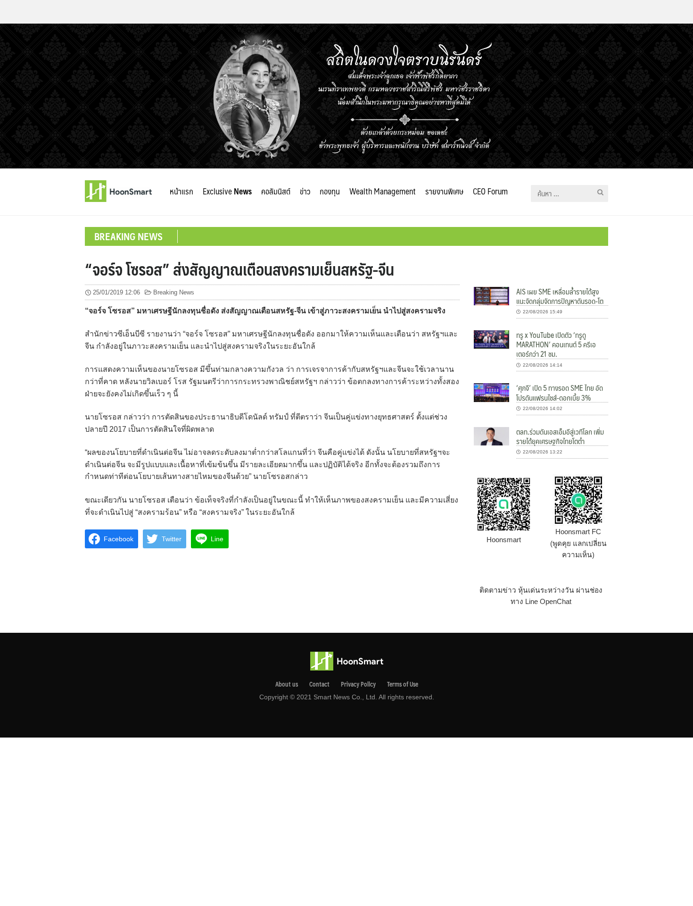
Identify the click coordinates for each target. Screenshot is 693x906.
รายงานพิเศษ (444, 191)
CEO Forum (490, 191)
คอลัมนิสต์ (275, 191)
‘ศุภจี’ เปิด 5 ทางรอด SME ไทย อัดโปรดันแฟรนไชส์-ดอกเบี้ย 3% (559, 392)
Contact (319, 684)
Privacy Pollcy (358, 684)
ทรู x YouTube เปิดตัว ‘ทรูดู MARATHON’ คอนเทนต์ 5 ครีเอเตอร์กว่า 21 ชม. (556, 344)
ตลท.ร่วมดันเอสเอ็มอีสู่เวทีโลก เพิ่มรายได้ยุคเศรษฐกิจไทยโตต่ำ (560, 436)
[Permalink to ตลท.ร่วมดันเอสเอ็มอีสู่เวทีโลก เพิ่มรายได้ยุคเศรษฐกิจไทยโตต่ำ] (491, 435)
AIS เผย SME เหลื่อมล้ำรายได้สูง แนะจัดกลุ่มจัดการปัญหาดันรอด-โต (559, 296)
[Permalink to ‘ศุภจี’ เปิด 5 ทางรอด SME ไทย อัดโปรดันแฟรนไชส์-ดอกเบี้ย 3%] (491, 392)
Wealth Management (382, 191)
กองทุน (330, 191)
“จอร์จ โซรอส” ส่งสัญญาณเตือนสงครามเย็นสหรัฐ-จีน (239, 269)
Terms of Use (402, 684)
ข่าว (305, 191)
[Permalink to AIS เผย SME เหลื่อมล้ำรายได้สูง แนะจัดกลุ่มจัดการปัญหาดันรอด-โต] (491, 295)
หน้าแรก (181, 191)
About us (286, 684)
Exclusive (227, 191)
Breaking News (173, 292)
